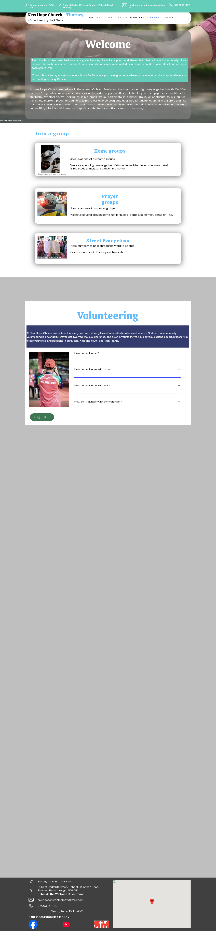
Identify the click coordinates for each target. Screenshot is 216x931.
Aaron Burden (49, 257)
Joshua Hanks (49, 221)
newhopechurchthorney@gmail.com (61, 899)
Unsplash (19, 120)
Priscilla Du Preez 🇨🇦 (51, 174)
